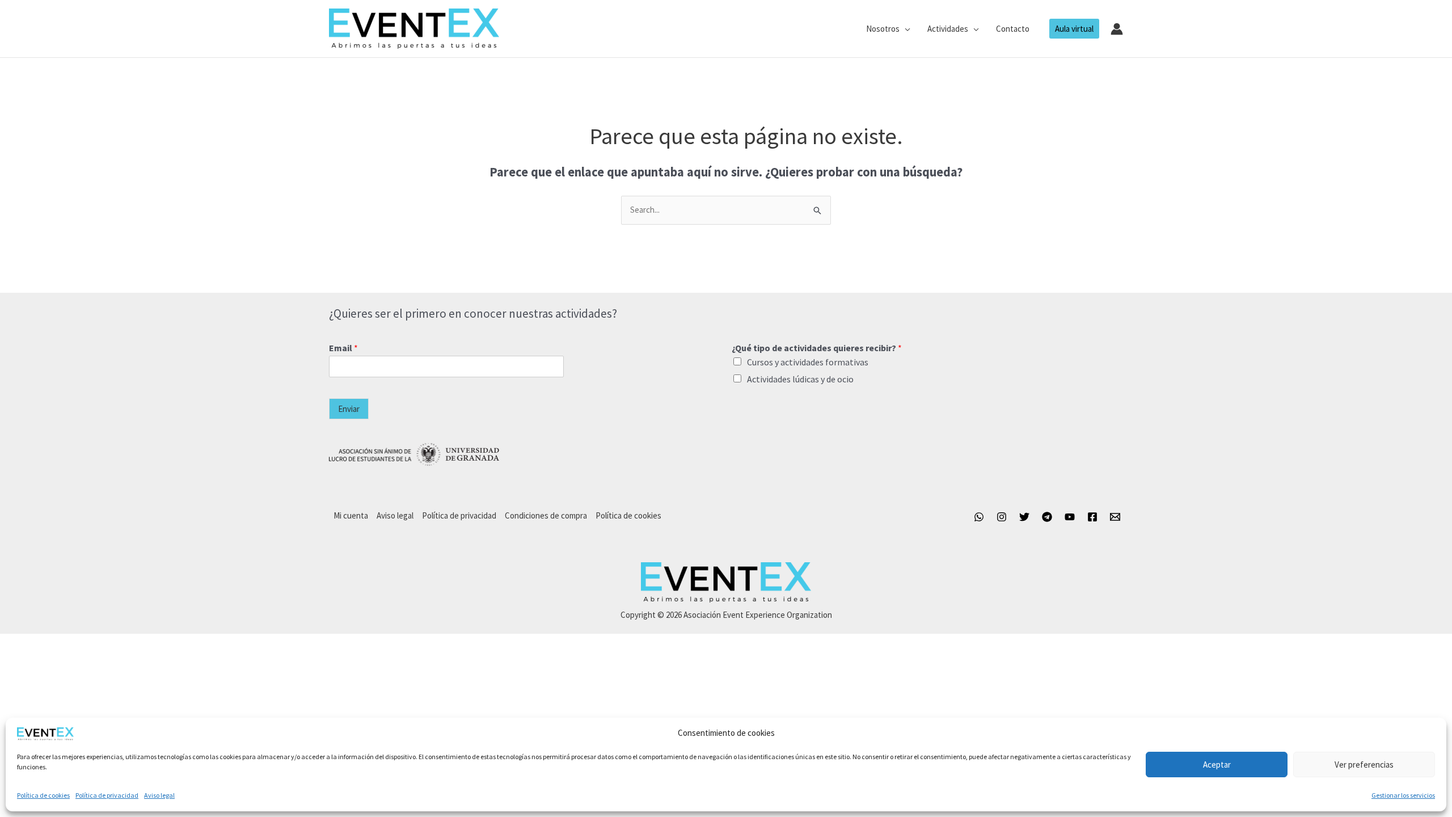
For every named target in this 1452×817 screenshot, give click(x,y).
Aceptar (1217, 764)
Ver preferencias (1364, 764)
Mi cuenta (351, 515)
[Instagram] (1002, 517)
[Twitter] (1024, 517)
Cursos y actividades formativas (807, 362)
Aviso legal (159, 795)
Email (343, 347)
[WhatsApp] (979, 517)
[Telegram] (1047, 517)
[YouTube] (1070, 517)
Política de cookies (43, 795)
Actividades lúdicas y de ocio (800, 379)
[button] (905, 29)
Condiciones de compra (546, 515)
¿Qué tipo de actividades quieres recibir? (817, 347)
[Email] (1115, 517)
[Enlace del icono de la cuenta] (1117, 29)
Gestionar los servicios (1403, 795)
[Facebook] (1092, 517)
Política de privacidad (106, 795)
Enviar (349, 408)
